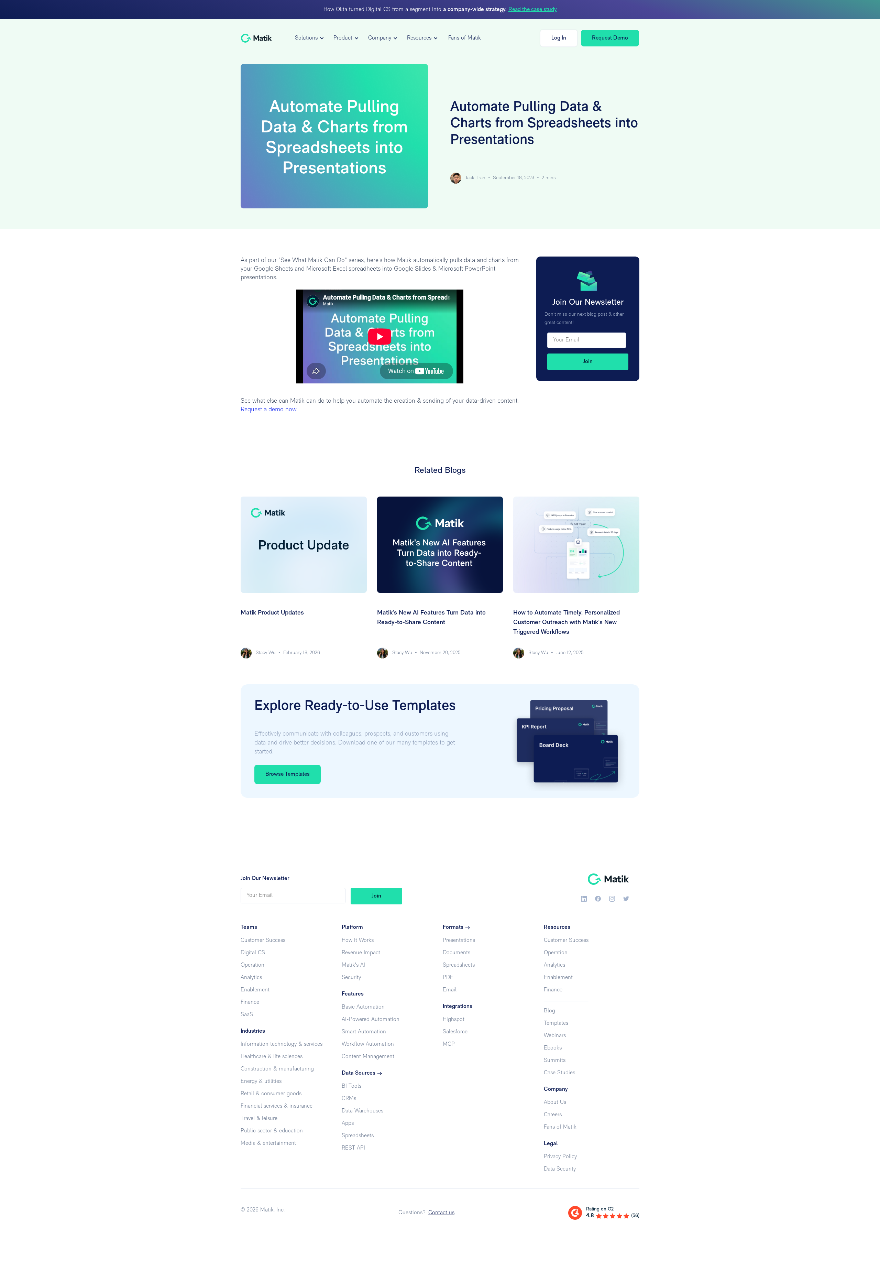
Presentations (459, 940)
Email (449, 990)
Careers (553, 1115)
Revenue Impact (361, 953)
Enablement (255, 990)
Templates (556, 1023)
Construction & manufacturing (277, 1069)
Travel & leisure (259, 1118)
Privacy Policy (560, 1157)
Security (351, 977)
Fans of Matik (464, 38)
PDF (448, 977)
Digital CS (253, 953)
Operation (252, 965)
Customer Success (263, 940)
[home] (256, 38)
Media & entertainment (268, 1143)
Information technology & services (281, 1044)
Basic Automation (363, 1007)
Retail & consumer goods (271, 1094)
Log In (558, 38)
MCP (449, 1044)
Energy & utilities (261, 1081)
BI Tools (351, 1086)
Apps (348, 1123)
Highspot (453, 1019)
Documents (456, 953)
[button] (308, 38)
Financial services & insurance (276, 1106)
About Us (555, 1102)
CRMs (349, 1098)
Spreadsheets (358, 1136)
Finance (250, 1002)
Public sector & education (272, 1131)
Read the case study (532, 9)
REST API (353, 1148)
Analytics (251, 977)
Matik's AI (353, 965)
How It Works (358, 940)
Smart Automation (364, 1032)
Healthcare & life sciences (271, 1056)
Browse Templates (287, 774)
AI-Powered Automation (370, 1019)
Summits (554, 1060)
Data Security (560, 1169)
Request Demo (610, 38)
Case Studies (559, 1073)
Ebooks (553, 1048)
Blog (549, 1011)
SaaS (247, 1015)
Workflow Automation (368, 1044)
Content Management (368, 1056)
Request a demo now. (269, 410)
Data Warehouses (362, 1111)
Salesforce (455, 1032)
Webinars (555, 1036)
